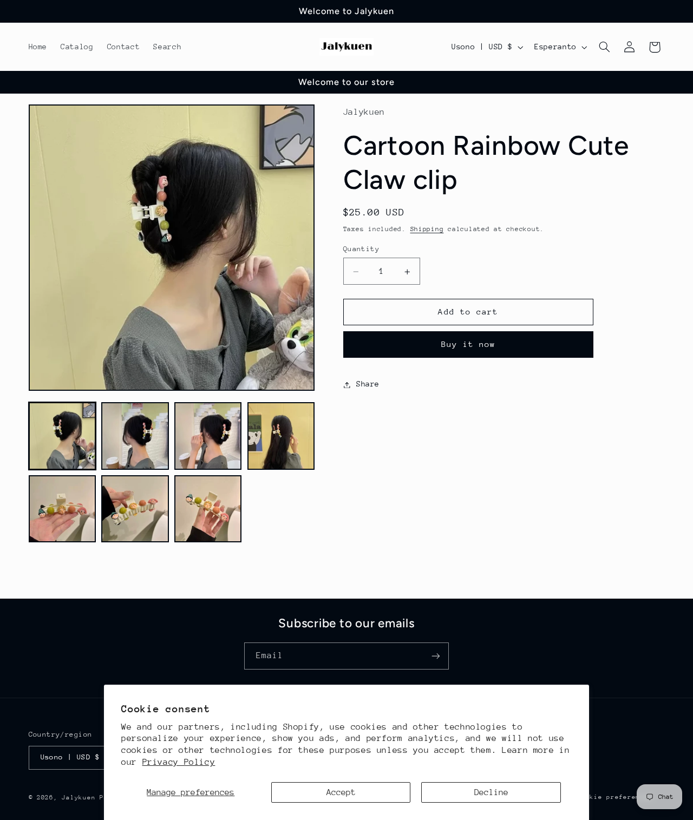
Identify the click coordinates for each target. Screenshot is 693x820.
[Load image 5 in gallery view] (62, 508)
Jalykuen (78, 797)
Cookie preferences (614, 797)
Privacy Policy (178, 762)
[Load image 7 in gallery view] (207, 508)
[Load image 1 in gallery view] (62, 435)
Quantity (361, 249)
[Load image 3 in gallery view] (207, 435)
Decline (491, 792)
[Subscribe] (435, 655)
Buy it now (468, 344)
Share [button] (368, 384)
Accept (341, 792)
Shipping (427, 229)
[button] (604, 47)
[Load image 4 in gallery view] (281, 435)
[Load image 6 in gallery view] (134, 508)
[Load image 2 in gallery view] (134, 435)
